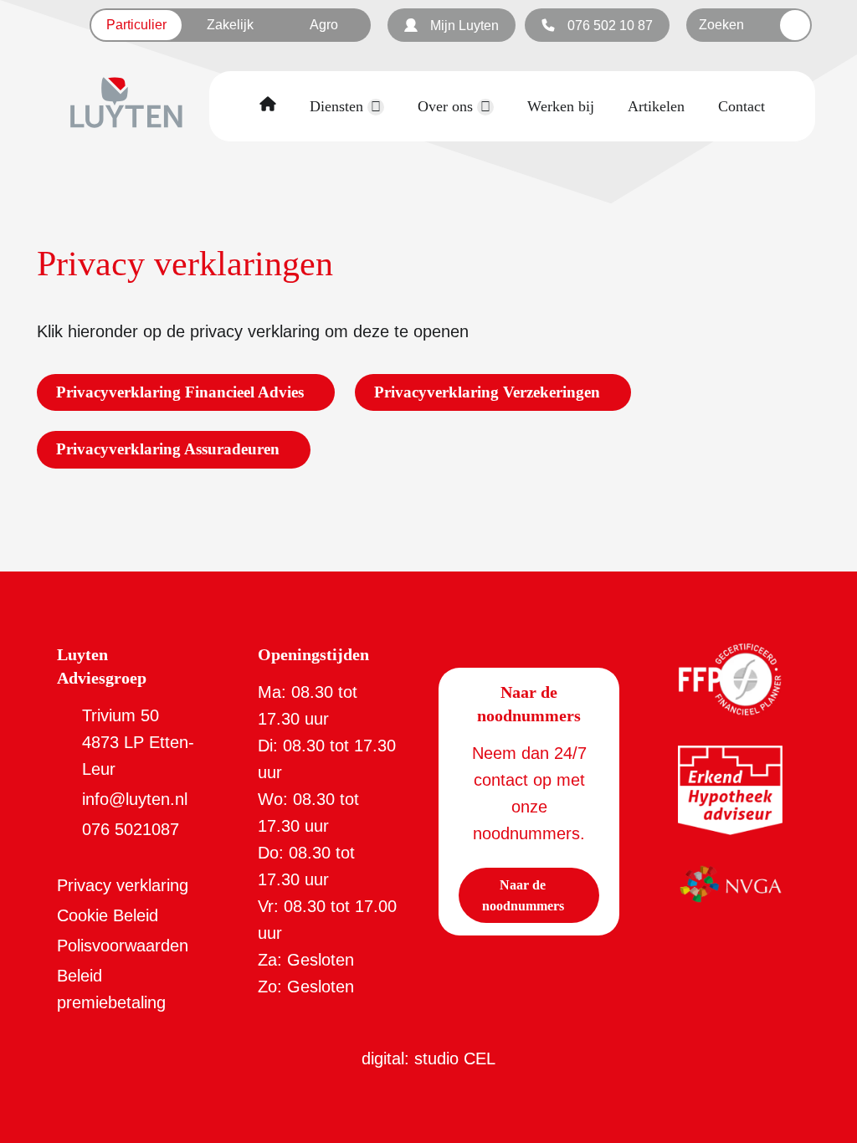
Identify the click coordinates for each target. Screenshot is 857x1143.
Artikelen (656, 106)
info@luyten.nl (134, 799)
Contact (741, 106)
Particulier (136, 25)
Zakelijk (230, 25)
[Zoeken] (795, 25)
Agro (324, 25)
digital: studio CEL (428, 1058)
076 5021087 (130, 829)
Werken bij (560, 106)
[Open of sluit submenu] (375, 107)
